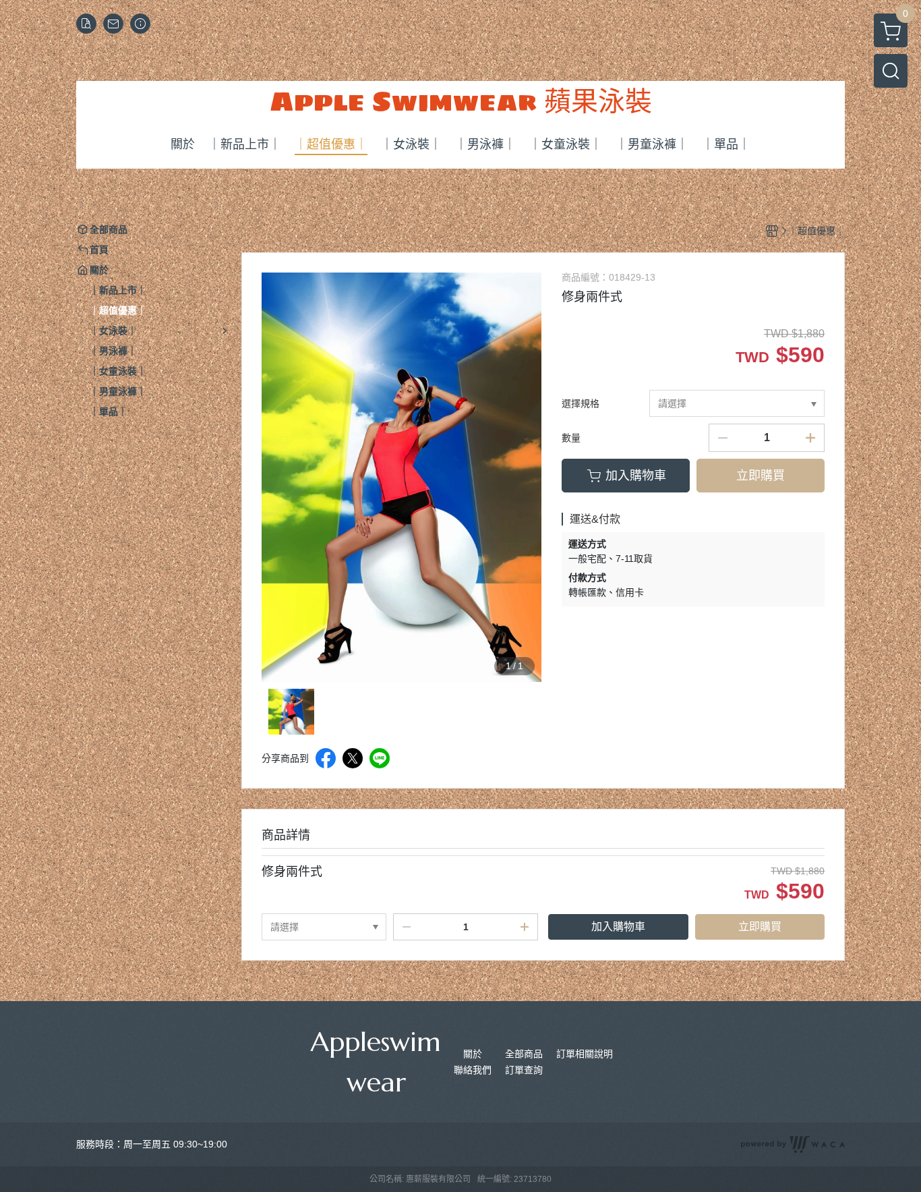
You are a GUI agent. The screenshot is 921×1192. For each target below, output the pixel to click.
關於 (472, 1053)
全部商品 (524, 1053)
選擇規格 (580, 403)
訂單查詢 (524, 1070)
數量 (571, 437)
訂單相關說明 (584, 1053)
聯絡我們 (473, 1070)
